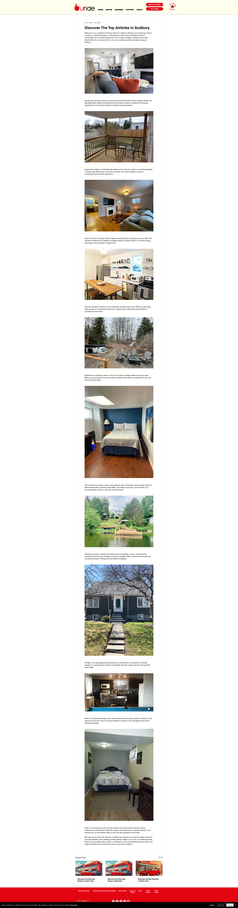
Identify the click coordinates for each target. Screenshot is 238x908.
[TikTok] (120, 901)
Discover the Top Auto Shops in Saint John (86, 880)
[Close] (236, 905)
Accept (230, 905)
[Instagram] (117, 901)
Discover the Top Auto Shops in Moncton (116, 880)
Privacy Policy (73, 905)
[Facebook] (113, 901)
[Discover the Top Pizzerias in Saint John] (149, 868)
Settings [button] (212, 905)
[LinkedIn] (124, 901)
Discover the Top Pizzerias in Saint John (148, 880)
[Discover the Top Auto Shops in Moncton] (119, 868)
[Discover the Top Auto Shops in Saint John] (88, 868)
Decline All (221, 905)
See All (161, 857)
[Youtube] (128, 901)
